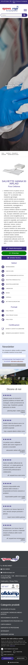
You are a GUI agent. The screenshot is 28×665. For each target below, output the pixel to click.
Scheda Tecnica (15, 258)
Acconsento (7, 361)
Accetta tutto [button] (7, 658)
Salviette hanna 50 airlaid (13, 154)
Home (3, 153)
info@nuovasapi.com (8, 572)
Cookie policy (5, 581)
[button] (14, 662)
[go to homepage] (10, 11)
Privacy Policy (14, 581)
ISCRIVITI (14, 365)
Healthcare (8, 153)
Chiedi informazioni (15, 248)
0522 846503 (6, 569)
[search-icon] (24, 15)
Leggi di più (12, 645)
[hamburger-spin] (25, 10)
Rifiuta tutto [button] (20, 658)
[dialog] (14, 650)
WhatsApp (15, 253)
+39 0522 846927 (7, 565)
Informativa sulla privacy (17, 361)
